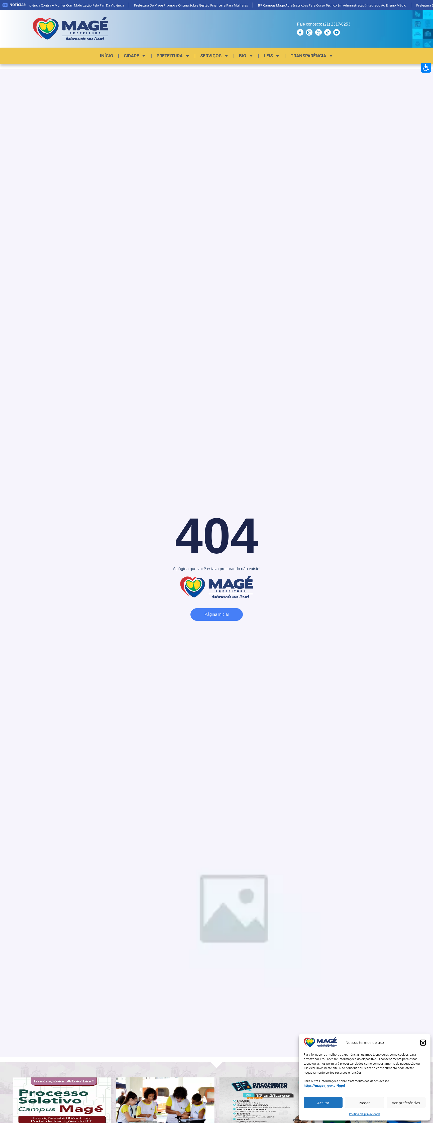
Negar (364, 1102)
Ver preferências (406, 1102)
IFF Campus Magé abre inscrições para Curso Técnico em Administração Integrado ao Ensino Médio (320, 5)
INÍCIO (106, 55)
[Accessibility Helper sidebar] (426, 68)
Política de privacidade (364, 1114)
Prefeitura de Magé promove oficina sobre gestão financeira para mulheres (179, 5)
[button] (422, 1042)
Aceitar (323, 1102)
